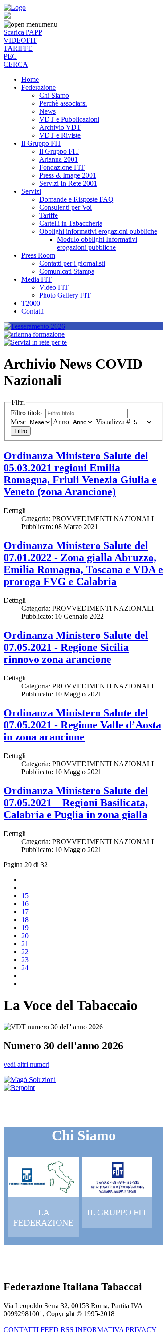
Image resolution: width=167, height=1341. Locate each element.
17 (25, 911)
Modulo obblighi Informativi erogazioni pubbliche (97, 243)
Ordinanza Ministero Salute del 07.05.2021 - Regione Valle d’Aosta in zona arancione (82, 725)
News (47, 111)
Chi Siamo (54, 95)
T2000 (30, 303)
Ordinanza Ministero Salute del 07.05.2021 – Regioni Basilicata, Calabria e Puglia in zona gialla (76, 802)
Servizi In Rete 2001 (68, 183)
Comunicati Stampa (66, 271)
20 (25, 935)
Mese (18, 422)
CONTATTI (21, 1329)
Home (30, 79)
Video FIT (54, 287)
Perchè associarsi (63, 103)
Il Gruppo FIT (41, 143)
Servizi (31, 191)
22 (25, 951)
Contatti (32, 311)
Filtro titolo (27, 413)
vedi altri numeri (26, 1064)
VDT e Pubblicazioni (69, 119)
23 (25, 959)
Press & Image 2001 (67, 175)
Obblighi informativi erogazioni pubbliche (98, 231)
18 (25, 919)
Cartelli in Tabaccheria (70, 223)
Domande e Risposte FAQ (76, 199)
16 (25, 903)
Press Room (38, 255)
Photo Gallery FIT (65, 295)
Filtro (20, 431)
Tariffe (48, 215)
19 (25, 927)
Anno (61, 422)
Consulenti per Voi (65, 207)
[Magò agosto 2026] (30, 1079)
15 (25, 895)
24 (25, 967)
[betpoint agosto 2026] (19, 1087)
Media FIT (36, 279)
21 (25, 943)
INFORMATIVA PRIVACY (116, 1329)
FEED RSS (57, 1329)
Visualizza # (113, 422)
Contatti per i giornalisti (72, 263)
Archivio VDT (60, 127)
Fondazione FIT (62, 167)
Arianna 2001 (58, 159)
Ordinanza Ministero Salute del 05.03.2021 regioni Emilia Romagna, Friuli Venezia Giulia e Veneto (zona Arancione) (80, 473)
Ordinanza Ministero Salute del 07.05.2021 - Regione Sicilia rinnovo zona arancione (76, 647)
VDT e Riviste (60, 135)
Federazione (38, 87)
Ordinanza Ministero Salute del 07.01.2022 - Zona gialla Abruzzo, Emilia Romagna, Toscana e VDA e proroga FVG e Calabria (83, 563)
